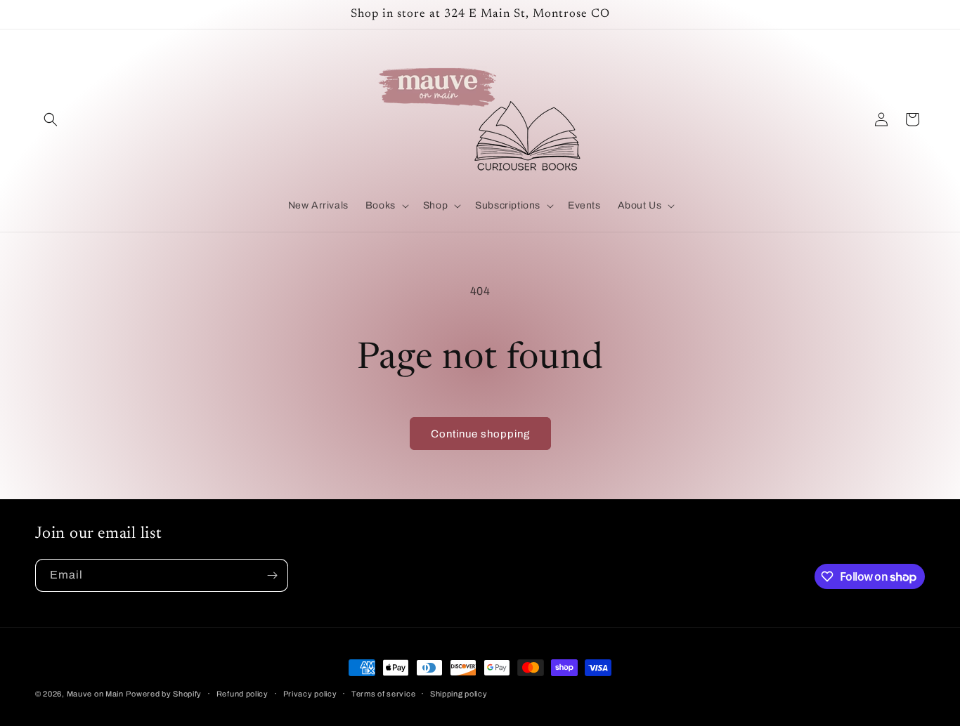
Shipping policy (459, 693)
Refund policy (242, 693)
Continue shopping (480, 434)
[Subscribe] (272, 575)
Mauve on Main (95, 693)
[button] (50, 119)
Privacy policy (310, 693)
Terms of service (383, 693)
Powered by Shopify (164, 693)
